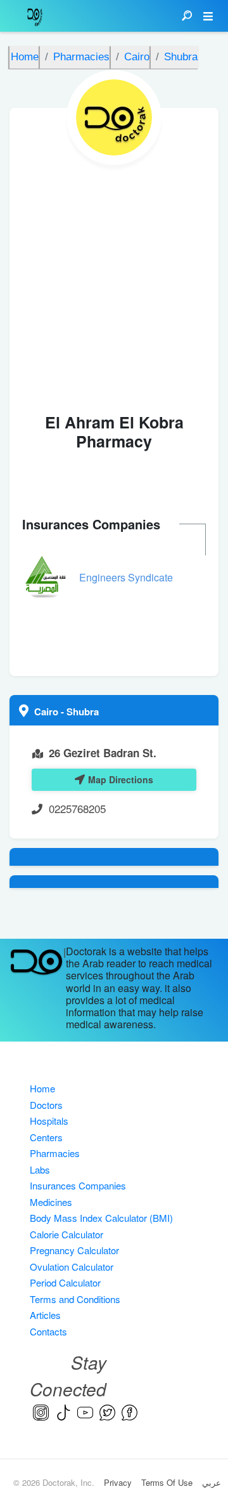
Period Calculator (65, 1282)
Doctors (46, 1104)
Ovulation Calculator (71, 1266)
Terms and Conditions (75, 1299)
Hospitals (49, 1120)
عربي (211, 1482)
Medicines (51, 1201)
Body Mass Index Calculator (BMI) (101, 1217)
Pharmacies (55, 1153)
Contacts (48, 1331)
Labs (40, 1169)
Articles (45, 1314)
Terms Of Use (167, 1482)
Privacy (118, 1482)
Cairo (47, 711)
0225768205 (77, 808)
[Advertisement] (114, 285)
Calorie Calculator (66, 1234)
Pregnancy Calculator (74, 1250)
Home (42, 1088)
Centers (46, 1137)
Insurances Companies (78, 1185)
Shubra (82, 711)
